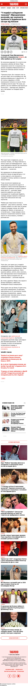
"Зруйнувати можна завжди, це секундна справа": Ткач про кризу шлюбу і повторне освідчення (12, 631)
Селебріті (3, 8)
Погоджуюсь (3, 685)
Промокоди (20, 671)
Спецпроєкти (18, 669)
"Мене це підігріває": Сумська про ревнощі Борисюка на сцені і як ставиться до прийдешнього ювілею (13, 513)
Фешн (13, 8)
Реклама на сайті (10, 669)
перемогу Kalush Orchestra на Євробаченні (14, 257)
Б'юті (17, 8)
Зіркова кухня (24, 8)
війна (3, 378)
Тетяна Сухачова (5, 24)
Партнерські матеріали (10, 671)
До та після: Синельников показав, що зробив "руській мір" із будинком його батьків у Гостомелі (13, 366)
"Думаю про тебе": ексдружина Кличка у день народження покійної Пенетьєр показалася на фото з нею (14, 560)
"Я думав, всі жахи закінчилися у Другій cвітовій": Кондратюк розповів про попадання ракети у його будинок (14, 373)
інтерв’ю (21, 57)
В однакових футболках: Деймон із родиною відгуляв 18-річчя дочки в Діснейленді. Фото (12, 607)
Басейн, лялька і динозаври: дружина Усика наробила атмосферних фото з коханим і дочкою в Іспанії (13, 537)
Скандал (9, 8)
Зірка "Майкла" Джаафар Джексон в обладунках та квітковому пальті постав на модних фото (13, 464)
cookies (13, 684)
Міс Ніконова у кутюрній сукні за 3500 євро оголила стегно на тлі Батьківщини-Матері (13, 584)
